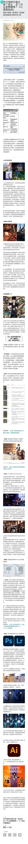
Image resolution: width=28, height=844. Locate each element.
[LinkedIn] (14, 834)
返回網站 (6, 831)
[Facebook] (4, 834)
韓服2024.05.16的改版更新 (12, 550)
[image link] (14, 4)
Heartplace (14, 8)
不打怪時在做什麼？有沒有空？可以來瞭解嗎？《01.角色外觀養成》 (14, 821)
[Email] (19, 834)
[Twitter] (9, 834)
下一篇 (4, 825)
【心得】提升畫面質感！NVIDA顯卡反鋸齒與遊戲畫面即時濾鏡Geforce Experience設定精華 (13, 626)
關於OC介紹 (7, 827)
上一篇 (4, 817)
